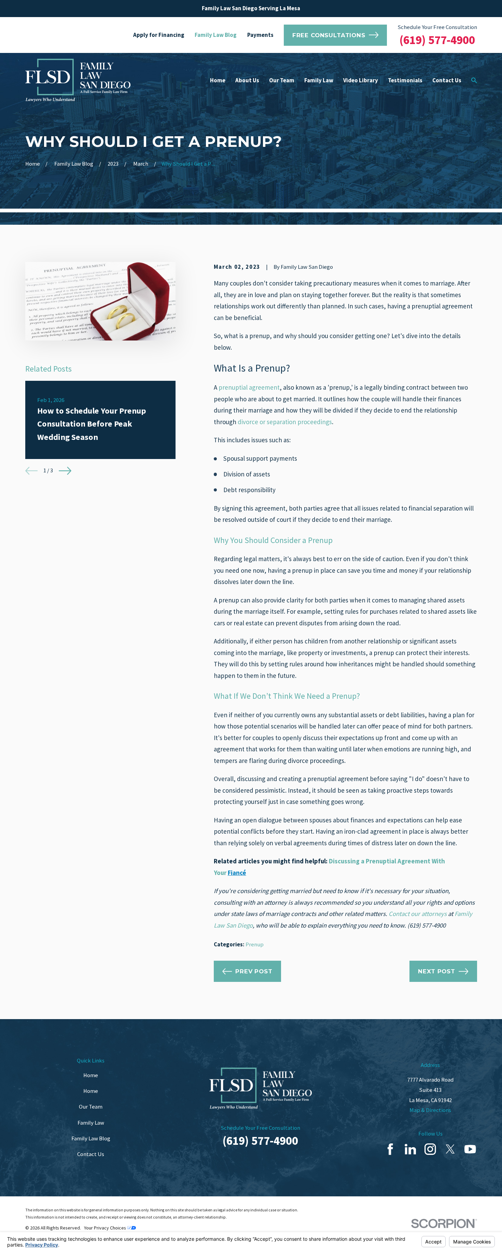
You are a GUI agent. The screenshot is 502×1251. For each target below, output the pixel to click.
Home (90, 1075)
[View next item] (65, 470)
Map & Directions (430, 1110)
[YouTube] (470, 1149)
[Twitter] (450, 1149)
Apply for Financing (158, 35)
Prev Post (254, 971)
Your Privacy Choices (105, 1228)
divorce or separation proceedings (285, 422)
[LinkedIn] (410, 1149)
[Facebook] (390, 1149)
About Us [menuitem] (247, 80)
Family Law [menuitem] (318, 80)
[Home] (77, 80)
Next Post (436, 971)
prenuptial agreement (249, 387)
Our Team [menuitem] (281, 80)
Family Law (91, 1122)
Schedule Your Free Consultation (437, 27)
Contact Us (90, 1154)
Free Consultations (328, 35)
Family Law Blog (216, 35)
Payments (260, 35)
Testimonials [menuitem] (405, 80)
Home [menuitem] (217, 80)
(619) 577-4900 (437, 39)
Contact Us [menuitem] (446, 80)
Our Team (90, 1106)
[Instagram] (430, 1149)
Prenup (255, 944)
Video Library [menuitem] (360, 80)
